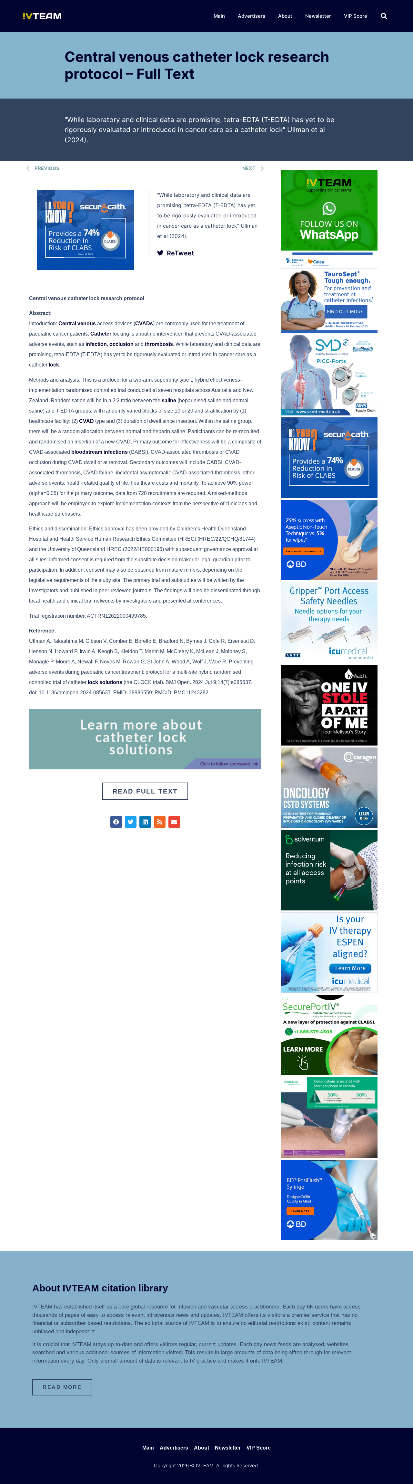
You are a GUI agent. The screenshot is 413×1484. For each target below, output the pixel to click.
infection (96, 344)
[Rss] (160, 822)
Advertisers (251, 16)
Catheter (100, 334)
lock (54, 364)
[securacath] (85, 268)
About (285, 16)
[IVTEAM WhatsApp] (329, 248)
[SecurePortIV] (329, 1073)
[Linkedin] (145, 822)
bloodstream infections (99, 452)
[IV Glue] (145, 767)
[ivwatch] (329, 743)
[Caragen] (329, 826)
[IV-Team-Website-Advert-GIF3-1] (329, 1156)
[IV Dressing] (329, 908)
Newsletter (318, 16)
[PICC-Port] (329, 413)
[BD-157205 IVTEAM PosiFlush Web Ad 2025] (329, 1238)
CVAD (86, 421)
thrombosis (159, 344)
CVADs (144, 323)
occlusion (121, 344)
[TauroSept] (329, 331)
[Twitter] (130, 822)
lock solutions (105, 682)
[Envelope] (174, 822)
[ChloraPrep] (329, 578)
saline (169, 400)
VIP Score (355, 16)
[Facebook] (116, 822)
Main (219, 16)
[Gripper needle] (329, 661)
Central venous (77, 323)
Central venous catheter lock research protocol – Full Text (197, 65)
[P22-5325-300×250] (329, 991)
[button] (384, 16)
